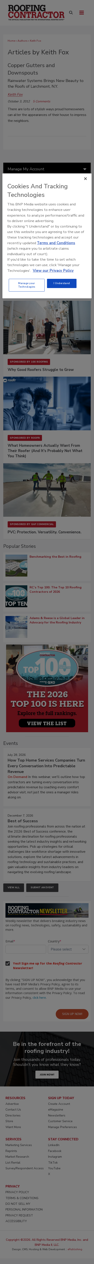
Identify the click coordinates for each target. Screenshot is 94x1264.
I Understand (62, 283)
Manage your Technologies (26, 284)
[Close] (85, 178)
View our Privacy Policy (53, 270)
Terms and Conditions (56, 243)
